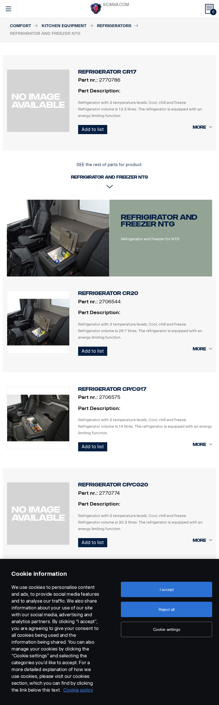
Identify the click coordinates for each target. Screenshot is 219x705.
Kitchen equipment (64, 25)
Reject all (167, 609)
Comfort (20, 25)
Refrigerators (114, 25)
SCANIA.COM (116, 4)
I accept (167, 589)
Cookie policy (78, 690)
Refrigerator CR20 (108, 293)
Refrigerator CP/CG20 (113, 485)
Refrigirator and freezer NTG (159, 220)
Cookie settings (166, 629)
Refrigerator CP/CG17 (112, 389)
